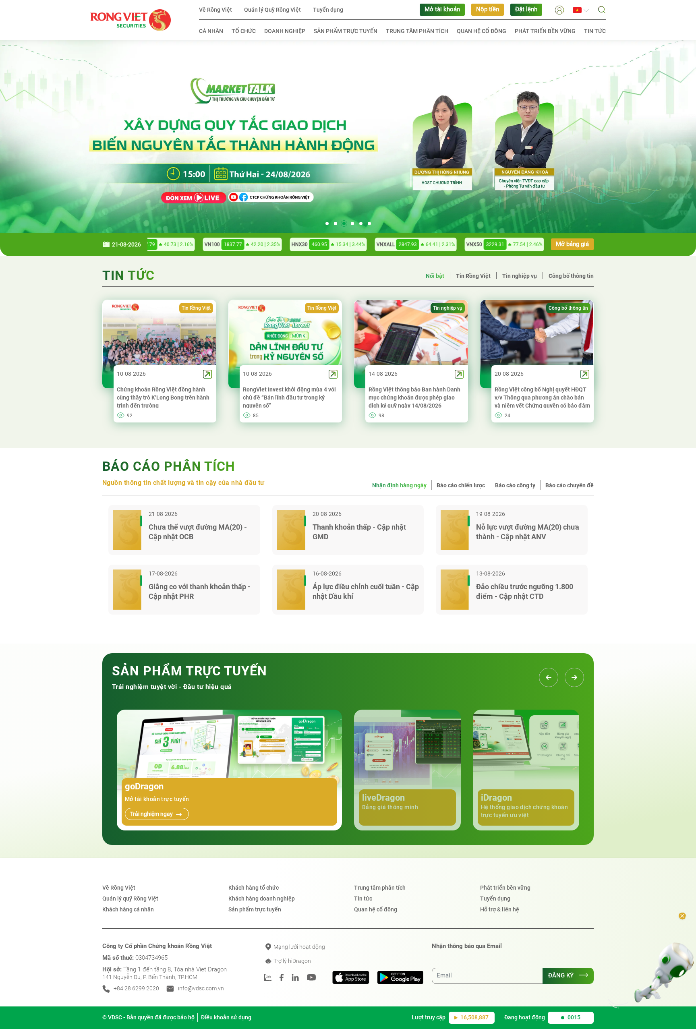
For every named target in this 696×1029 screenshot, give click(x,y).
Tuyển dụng (328, 9)
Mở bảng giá (572, 244)
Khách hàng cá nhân (128, 909)
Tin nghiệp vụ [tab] (519, 276)
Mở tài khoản (442, 9)
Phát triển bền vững (545, 31)
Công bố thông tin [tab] (571, 276)
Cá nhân (211, 31)
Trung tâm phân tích (417, 31)
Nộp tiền (487, 9)
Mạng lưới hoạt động (298, 947)
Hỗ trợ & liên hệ (499, 909)
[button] (559, 9)
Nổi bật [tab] (435, 276)
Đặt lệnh (526, 9)
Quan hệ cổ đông (481, 31)
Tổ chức (244, 31)
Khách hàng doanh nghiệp (261, 898)
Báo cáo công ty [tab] (515, 485)
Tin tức (595, 31)
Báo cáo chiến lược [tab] (461, 485)
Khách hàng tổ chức (253, 887)
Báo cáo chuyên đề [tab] (569, 485)
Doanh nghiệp (284, 31)
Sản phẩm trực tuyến (345, 31)
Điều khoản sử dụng (226, 1017)
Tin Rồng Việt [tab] (473, 276)
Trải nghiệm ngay (152, 814)
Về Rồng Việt (215, 9)
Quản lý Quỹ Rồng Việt (272, 9)
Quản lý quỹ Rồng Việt (130, 898)
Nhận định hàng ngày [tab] (399, 485)
